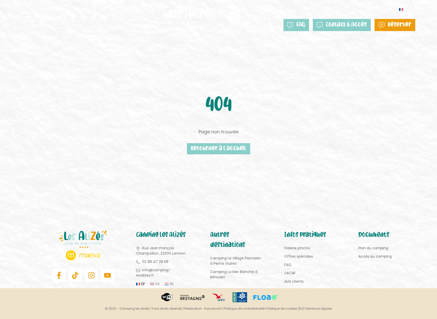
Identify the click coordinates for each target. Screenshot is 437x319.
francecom (213, 308)
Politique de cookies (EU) (285, 308)
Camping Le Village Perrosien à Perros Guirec (235, 261)
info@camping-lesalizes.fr (153, 272)
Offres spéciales (298, 256)
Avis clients (294, 281)
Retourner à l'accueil (218, 148)
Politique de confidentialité (244, 308)
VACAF (290, 273)
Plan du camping (373, 248)
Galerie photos (297, 248)
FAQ (300, 25)
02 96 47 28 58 (376, 9)
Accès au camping (375, 256)
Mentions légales (319, 308)
